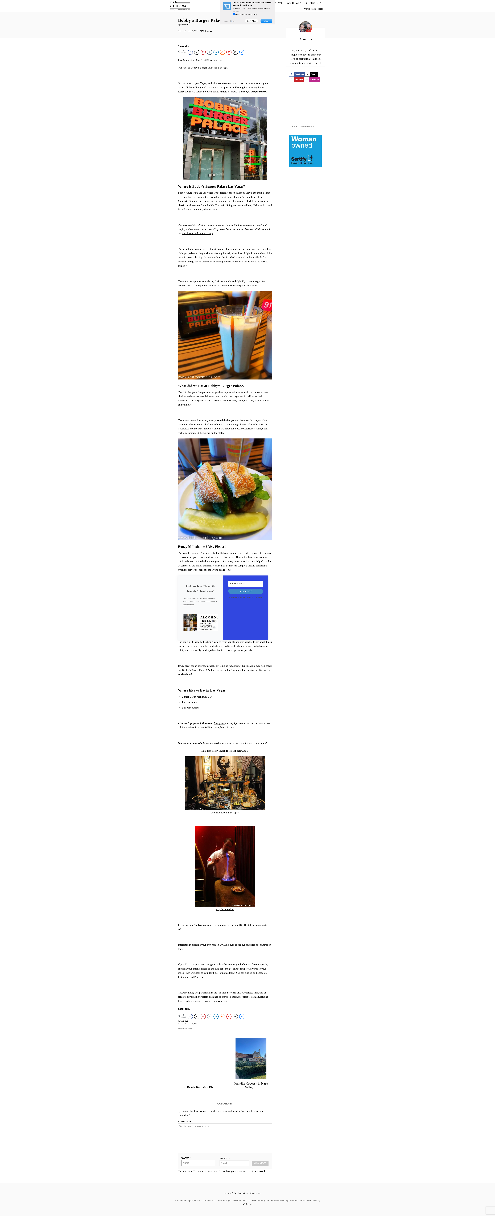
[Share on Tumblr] (209, 52)
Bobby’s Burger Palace (253, 91)
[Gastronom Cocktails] (189, 6)
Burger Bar (265, 669)
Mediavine (248, 1204)
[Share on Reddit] (222, 52)
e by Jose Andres (190, 707)
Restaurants (182, 1029)
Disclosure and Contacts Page (197, 233)
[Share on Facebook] (190, 52)
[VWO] (233, 21)
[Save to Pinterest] (203, 52)
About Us (243, 1193)
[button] (200, 624)
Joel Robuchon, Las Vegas (225, 812)
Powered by (226, 21)
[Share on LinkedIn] (216, 52)
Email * (225, 1158)
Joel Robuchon (189, 702)
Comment (184, 1121)
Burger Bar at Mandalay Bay (197, 696)
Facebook (261, 972)
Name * (186, 1158)
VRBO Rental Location (249, 924)
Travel (189, 1029)
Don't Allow (251, 21)
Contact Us (255, 1193)
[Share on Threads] (235, 52)
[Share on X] (196, 52)
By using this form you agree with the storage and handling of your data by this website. (221, 1113)
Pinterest (199, 977)
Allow (266, 21)
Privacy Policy (230, 1193)
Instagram (183, 977)
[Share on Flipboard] (229, 52)
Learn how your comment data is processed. (242, 1171)
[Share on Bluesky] (241, 52)
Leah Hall (184, 25)
